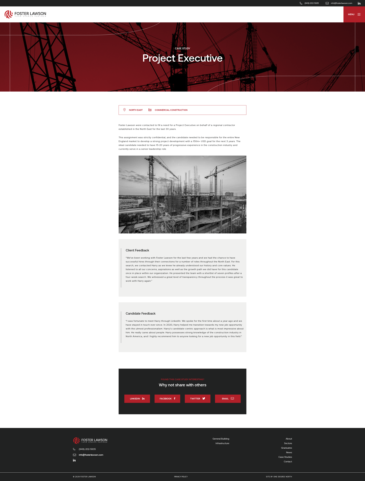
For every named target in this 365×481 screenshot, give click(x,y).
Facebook (166, 398)
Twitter (195, 398)
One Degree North (282, 477)
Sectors (288, 443)
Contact (288, 461)
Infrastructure (222, 443)
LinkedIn (135, 398)
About (289, 439)
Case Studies (285, 457)
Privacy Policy (181, 477)
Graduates (286, 448)
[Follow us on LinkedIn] (359, 3)
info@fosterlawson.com (91, 454)
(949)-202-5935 (87, 449)
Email (225, 398)
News (289, 452)
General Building (221, 439)
